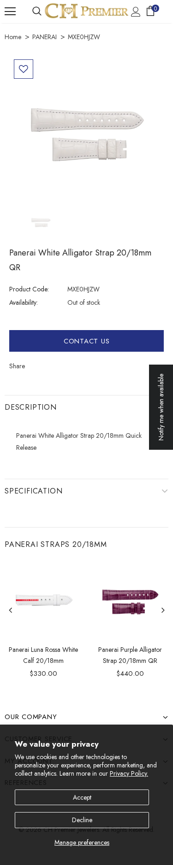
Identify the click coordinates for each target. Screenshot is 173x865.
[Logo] (86, 10)
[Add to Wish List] (23, 69)
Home (13, 36)
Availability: (23, 302)
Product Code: (29, 289)
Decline (82, 819)
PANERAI (44, 36)
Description (31, 407)
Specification (33, 491)
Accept (82, 797)
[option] (86, 132)
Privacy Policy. (129, 773)
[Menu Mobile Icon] (10, 11)
